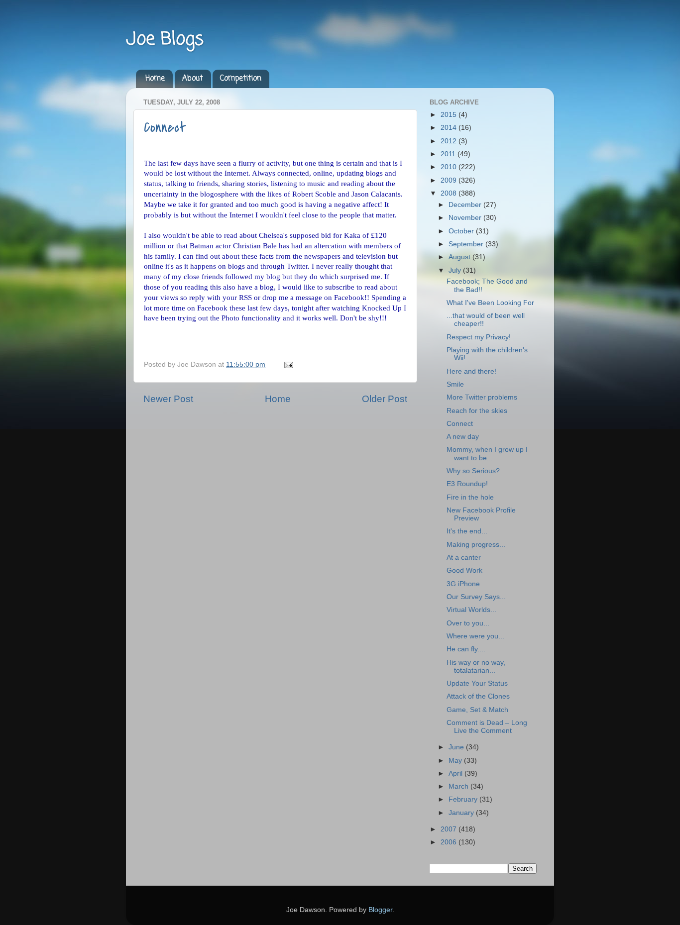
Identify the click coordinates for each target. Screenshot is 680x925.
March (459, 786)
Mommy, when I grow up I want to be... (487, 453)
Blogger (380, 910)
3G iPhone (463, 584)
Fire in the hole (470, 497)
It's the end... (467, 531)
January (462, 813)
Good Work (464, 570)
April (456, 773)
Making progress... (476, 544)
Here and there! (471, 371)
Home (155, 78)
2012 (449, 141)
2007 (449, 829)
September (467, 244)
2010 (449, 167)
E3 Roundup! (467, 484)
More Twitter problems (482, 397)
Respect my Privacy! (479, 337)
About (192, 78)
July (456, 270)
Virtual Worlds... (471, 610)
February (464, 799)
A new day (463, 436)
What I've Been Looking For (490, 303)
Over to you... (468, 623)
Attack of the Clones (478, 696)
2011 (449, 154)
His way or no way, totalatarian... (476, 666)
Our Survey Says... (476, 597)
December (466, 204)
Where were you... (475, 636)
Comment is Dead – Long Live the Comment (487, 726)
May (456, 760)
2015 (449, 114)
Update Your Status (477, 683)
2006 (449, 842)
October (462, 231)
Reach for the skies (477, 410)
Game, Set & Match (477, 710)
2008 (449, 193)
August (460, 257)
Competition (240, 78)
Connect (165, 127)
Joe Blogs (165, 39)
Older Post (384, 399)
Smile (455, 384)
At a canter (464, 557)
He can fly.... (466, 649)
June (457, 747)
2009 (449, 180)
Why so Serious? (473, 471)
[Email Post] (287, 364)
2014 (449, 127)
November (466, 217)
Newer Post (168, 399)
